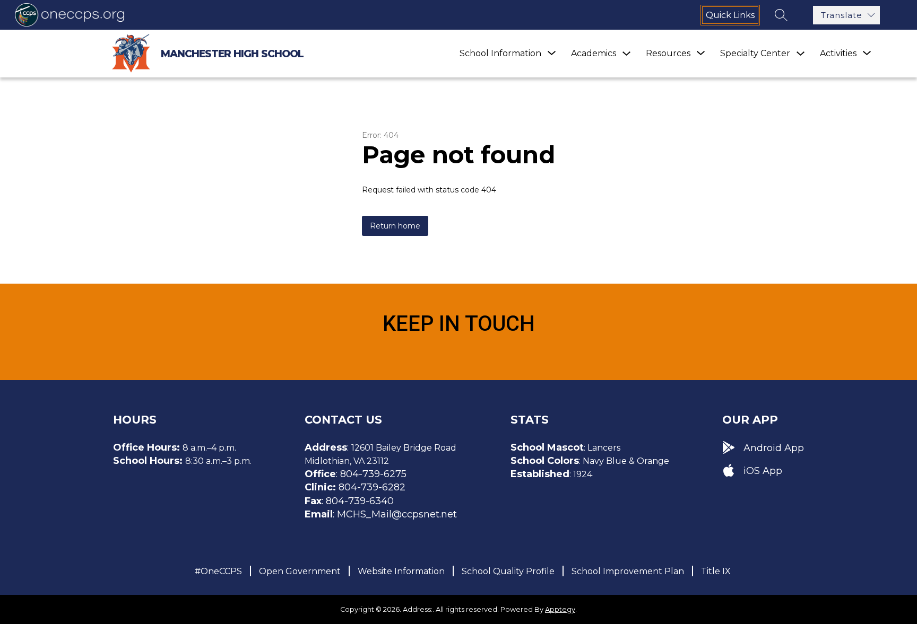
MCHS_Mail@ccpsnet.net (397, 514)
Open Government (300, 571)
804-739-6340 (360, 501)
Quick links (730, 15)
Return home (395, 226)
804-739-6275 (373, 474)
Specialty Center (755, 53)
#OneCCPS (218, 571)
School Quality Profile (508, 571)
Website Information (401, 571)
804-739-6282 (372, 487)
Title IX (716, 571)
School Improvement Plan (628, 571)
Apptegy (560, 609)
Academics (593, 53)
